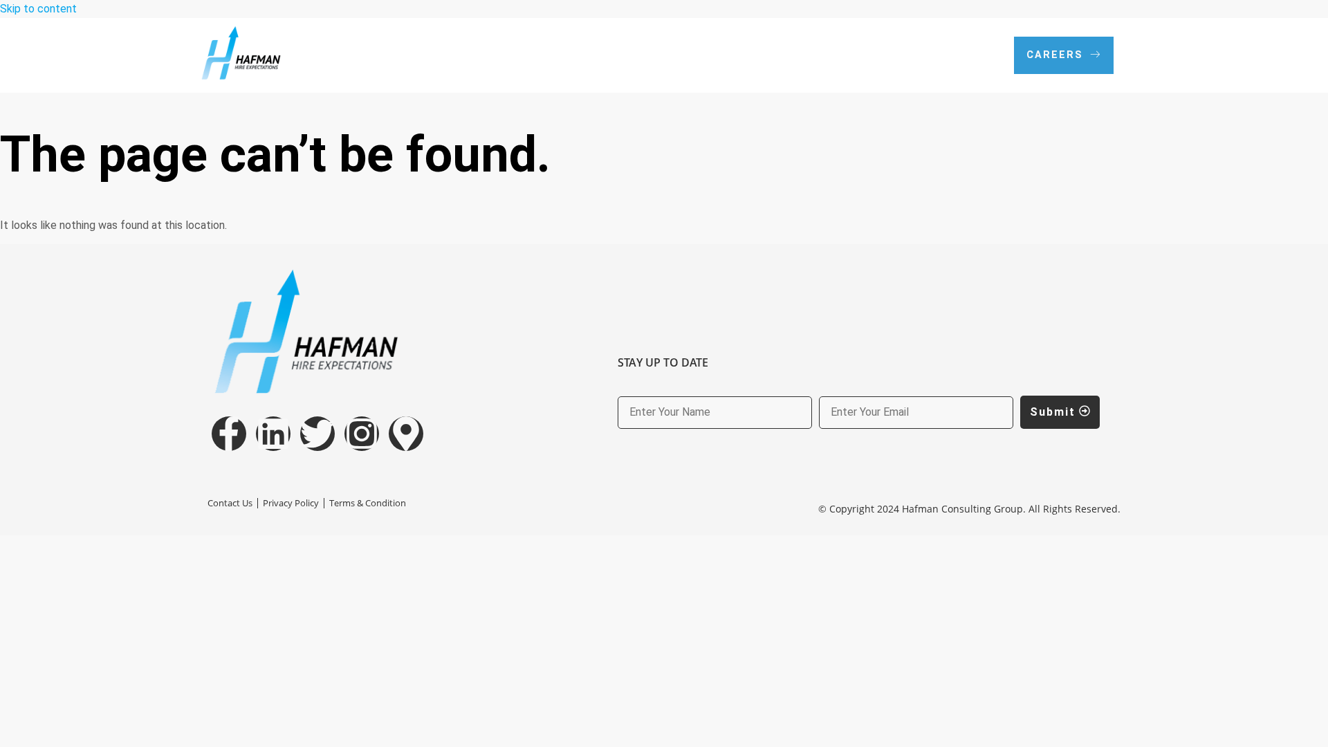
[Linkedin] (273, 433)
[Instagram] (361, 433)
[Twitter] (317, 433)
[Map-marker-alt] (406, 433)
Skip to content (38, 8)
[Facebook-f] (229, 433)
